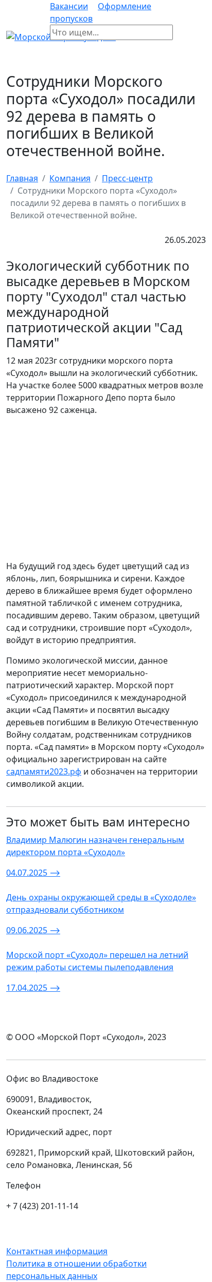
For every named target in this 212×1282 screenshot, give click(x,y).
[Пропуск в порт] (181, 36)
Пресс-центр (127, 178)
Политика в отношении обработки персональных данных (76, 1269)
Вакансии (69, 6)
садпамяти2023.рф (43, 771)
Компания (70, 178)
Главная (22, 178)
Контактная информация (57, 1251)
